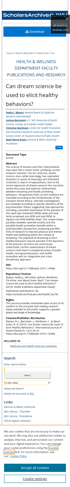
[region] (35, 456)
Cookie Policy (18, 456)
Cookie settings (35, 478)
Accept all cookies (35, 467)
